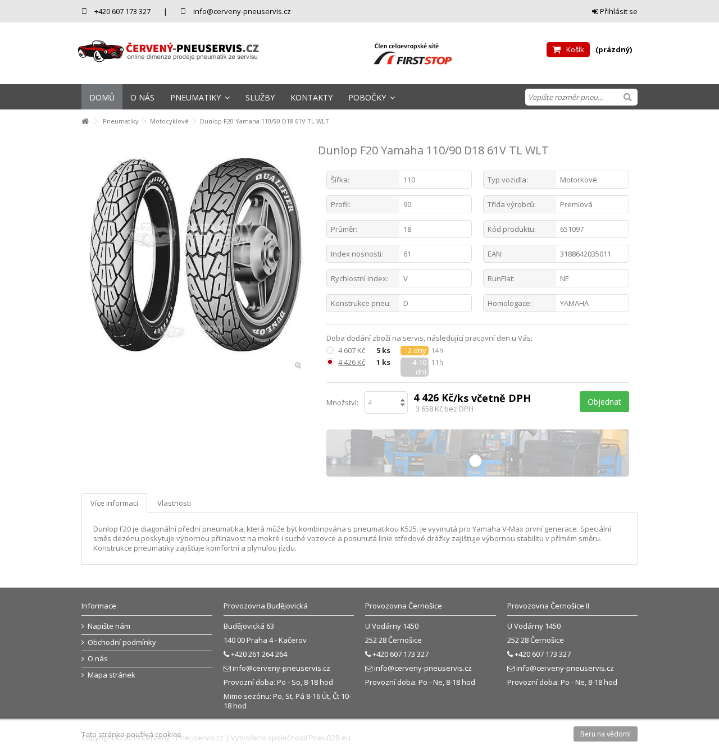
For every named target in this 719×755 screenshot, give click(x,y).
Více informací (114, 503)
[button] (200, 96)
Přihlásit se (618, 11)
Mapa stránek (111, 675)
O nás (98, 659)
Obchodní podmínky (122, 642)
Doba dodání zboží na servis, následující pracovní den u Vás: (430, 338)
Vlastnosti (174, 503)
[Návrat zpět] (84, 122)
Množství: (342, 402)
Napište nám (109, 626)
